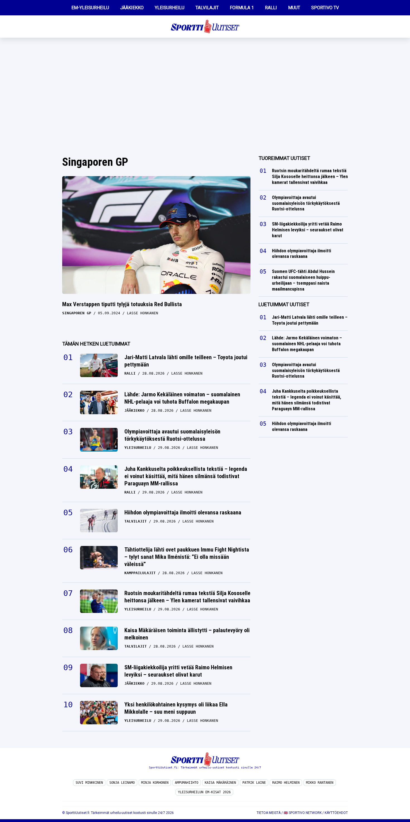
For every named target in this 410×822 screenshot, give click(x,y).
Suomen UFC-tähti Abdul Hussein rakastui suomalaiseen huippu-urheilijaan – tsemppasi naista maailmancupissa (303, 280)
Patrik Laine (254, 783)
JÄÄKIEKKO (132, 7)
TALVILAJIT (207, 7)
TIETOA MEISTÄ (269, 813)
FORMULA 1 (242, 7)
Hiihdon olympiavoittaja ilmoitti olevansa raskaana (182, 512)
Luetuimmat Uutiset (284, 304)
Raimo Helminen (286, 783)
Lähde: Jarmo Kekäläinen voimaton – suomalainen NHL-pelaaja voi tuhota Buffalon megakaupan (182, 398)
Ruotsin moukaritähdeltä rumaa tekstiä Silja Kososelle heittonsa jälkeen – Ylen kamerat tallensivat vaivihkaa (187, 597)
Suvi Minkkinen (89, 783)
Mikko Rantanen (319, 783)
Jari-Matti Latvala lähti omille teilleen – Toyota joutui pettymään (185, 361)
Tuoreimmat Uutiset (284, 158)
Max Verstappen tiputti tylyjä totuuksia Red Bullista (122, 304)
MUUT (294, 7)
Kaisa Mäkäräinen (220, 783)
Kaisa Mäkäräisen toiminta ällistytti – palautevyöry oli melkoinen (187, 634)
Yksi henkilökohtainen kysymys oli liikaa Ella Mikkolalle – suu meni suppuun (176, 708)
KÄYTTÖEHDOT (336, 813)
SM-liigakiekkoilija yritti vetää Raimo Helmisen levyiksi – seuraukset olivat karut (178, 671)
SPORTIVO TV (325, 7)
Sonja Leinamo (122, 783)
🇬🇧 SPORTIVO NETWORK (303, 813)
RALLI (271, 7)
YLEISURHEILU (169, 7)
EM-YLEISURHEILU (90, 7)
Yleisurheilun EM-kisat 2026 (204, 792)
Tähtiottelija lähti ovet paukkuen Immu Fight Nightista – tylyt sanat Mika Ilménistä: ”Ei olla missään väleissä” (186, 556)
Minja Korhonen (154, 783)
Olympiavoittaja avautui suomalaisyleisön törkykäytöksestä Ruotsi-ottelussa (172, 435)
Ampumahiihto (186, 783)
